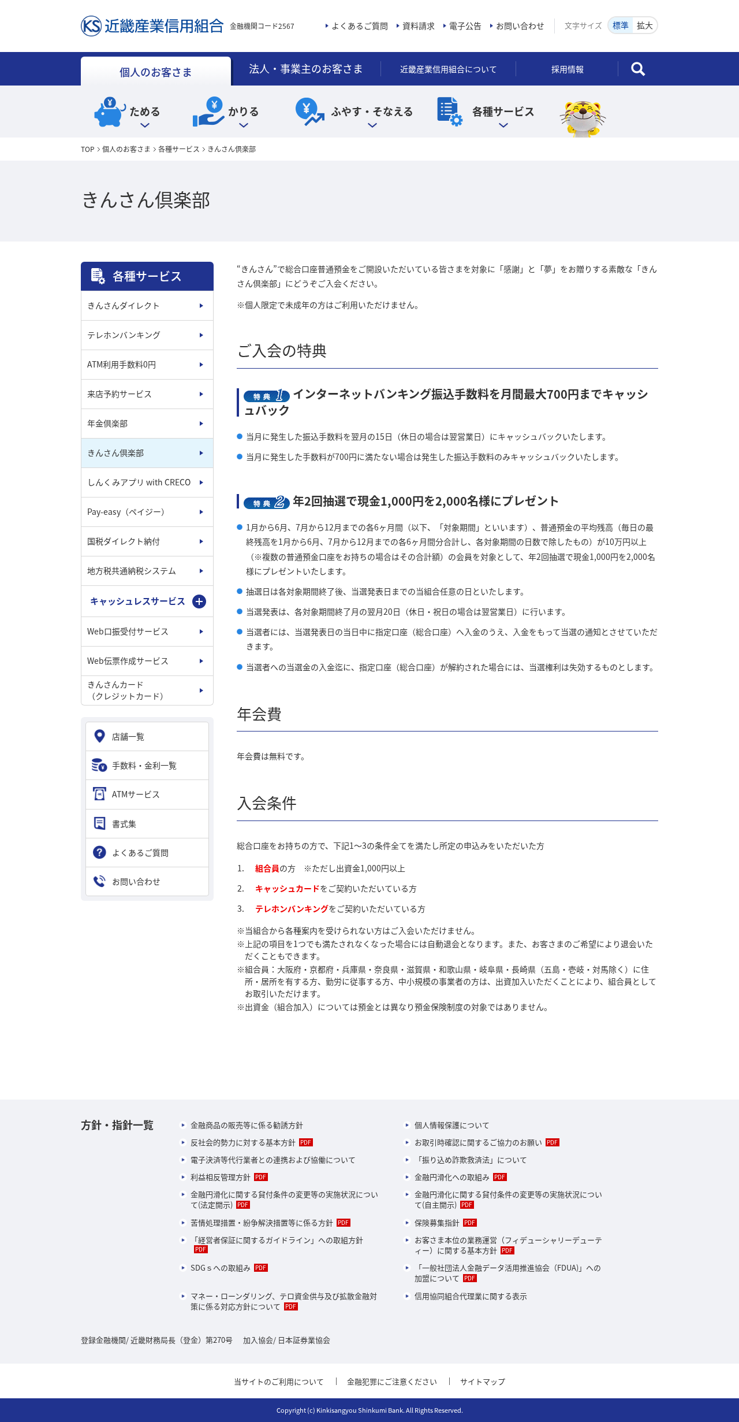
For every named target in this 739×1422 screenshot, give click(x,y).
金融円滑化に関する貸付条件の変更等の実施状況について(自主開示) (508, 1199)
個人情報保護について (452, 1124)
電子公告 (465, 25)
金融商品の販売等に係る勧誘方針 (247, 1124)
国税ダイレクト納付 (123, 541)
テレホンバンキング (124, 334)
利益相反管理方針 (221, 1176)
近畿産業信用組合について (448, 69)
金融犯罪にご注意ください (392, 1381)
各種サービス (179, 149)
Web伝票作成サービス (128, 660)
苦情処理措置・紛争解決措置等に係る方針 (262, 1222)
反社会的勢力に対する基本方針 (243, 1142)
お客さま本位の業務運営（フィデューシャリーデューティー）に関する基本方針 (508, 1245)
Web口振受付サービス (128, 631)
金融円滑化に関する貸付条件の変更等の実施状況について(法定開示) (284, 1199)
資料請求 (418, 25)
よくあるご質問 (359, 25)
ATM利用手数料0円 (121, 364)
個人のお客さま (156, 72)
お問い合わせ (520, 25)
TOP (88, 149)
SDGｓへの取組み (221, 1267)
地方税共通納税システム (131, 570)
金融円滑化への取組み (452, 1176)
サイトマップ (482, 1381)
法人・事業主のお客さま (306, 68)
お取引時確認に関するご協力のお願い (478, 1142)
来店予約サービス (119, 393)
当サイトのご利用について (279, 1381)
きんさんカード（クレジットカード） (127, 689)
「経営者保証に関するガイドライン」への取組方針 (277, 1239)
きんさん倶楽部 (115, 452)
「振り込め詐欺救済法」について (471, 1159)
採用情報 (567, 69)
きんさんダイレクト (123, 305)
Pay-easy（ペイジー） (128, 511)
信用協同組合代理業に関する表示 (471, 1295)
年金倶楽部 (107, 423)
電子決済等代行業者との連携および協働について (273, 1159)
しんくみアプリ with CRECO (139, 482)
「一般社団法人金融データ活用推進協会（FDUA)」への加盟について (508, 1272)
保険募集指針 (437, 1222)
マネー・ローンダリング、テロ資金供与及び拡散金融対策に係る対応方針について (284, 1301)
